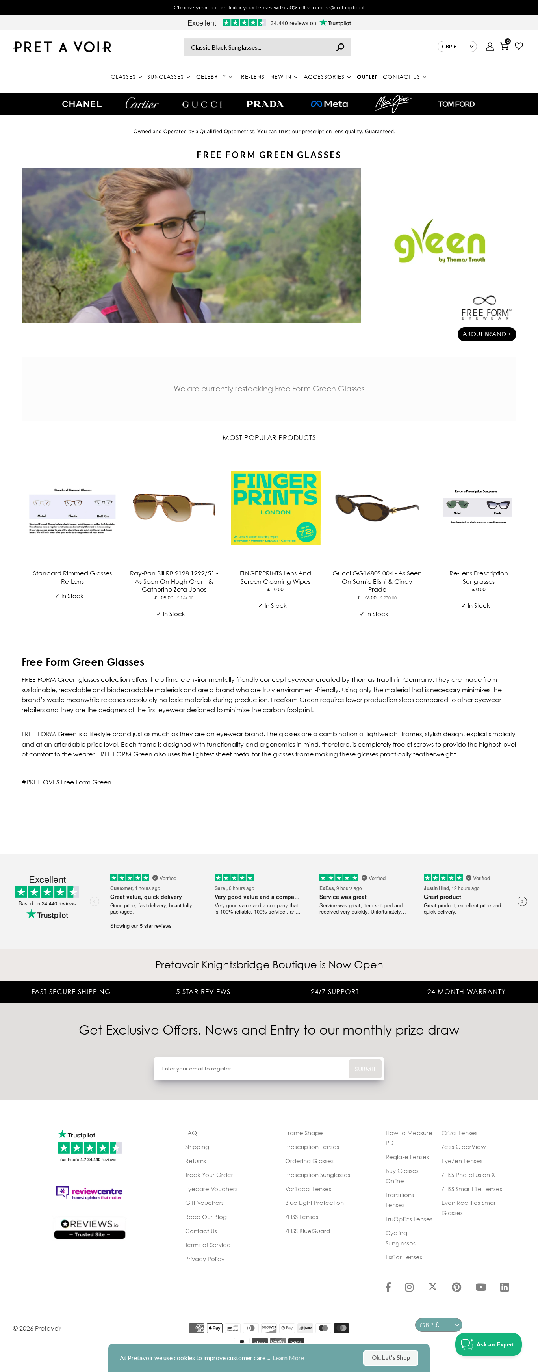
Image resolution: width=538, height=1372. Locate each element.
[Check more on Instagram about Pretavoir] (409, 1288)
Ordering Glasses (309, 1160)
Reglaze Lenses (407, 1156)
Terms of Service (208, 1244)
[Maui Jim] (393, 104)
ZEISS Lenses (301, 1216)
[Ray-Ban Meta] (329, 104)
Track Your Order (209, 1174)
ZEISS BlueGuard (307, 1230)
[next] (508, 541)
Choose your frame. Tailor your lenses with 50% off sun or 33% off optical (269, 7)
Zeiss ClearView (464, 1146)
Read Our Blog (206, 1216)
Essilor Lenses (404, 1256)
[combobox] (267, 47)
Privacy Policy (204, 1258)
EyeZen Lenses (462, 1160)
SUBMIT (365, 1069)
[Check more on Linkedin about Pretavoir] (504, 1288)
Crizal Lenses (459, 1132)
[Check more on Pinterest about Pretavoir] (456, 1288)
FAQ (191, 1132)
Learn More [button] (288, 1357)
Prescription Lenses (312, 1146)
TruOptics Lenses (409, 1219)
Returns (195, 1160)
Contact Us (201, 1230)
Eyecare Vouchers (211, 1188)
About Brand (487, 334)
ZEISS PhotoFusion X (468, 1174)
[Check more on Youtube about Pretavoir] (480, 1288)
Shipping (197, 1146)
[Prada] (265, 104)
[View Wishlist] (519, 47)
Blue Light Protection (314, 1202)
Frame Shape (304, 1132)
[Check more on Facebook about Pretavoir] (388, 1288)
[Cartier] (142, 102)
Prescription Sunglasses (317, 1174)
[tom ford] (456, 104)
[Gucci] (202, 104)
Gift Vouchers (204, 1202)
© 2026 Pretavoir (37, 1328)
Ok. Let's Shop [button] (391, 1357)
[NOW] (340, 47)
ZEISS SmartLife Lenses (472, 1188)
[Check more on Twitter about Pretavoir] (433, 1288)
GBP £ (449, 46)
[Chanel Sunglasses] (82, 104)
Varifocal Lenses (308, 1188)
